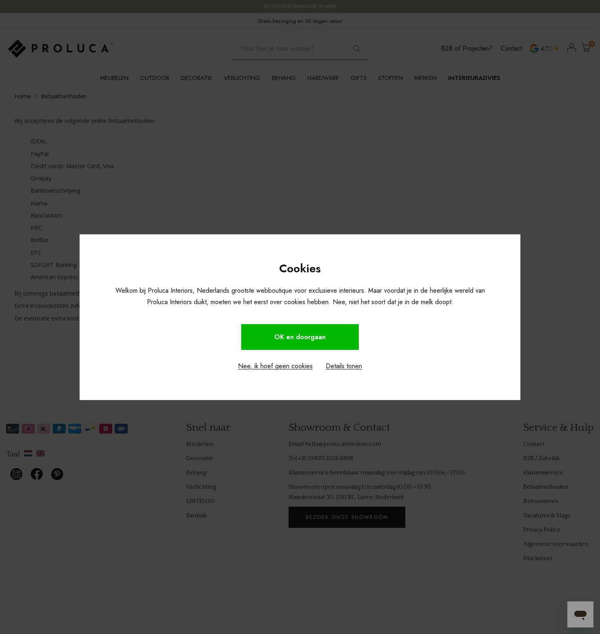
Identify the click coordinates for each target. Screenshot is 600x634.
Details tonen (344, 366)
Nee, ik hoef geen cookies (275, 366)
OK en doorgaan (300, 337)
